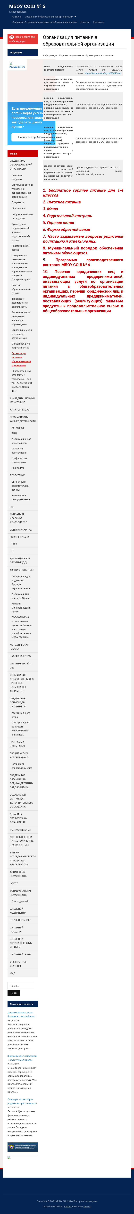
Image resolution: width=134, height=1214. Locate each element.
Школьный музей (20, 920)
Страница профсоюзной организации (18, 818)
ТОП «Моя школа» (20, 829)
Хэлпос (68, 1206)
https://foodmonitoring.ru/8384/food (103, 73)
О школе (16, 16)
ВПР (12, 506)
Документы (18, 202)
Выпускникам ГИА (21, 529)
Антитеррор (18, 427)
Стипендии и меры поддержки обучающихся (22, 334)
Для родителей (20, 901)
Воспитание (17, 475)
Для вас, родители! (22, 570)
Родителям (18, 467)
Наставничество (20, 656)
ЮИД (12, 973)
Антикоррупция (19, 409)
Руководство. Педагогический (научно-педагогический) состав (21, 232)
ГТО (12, 551)
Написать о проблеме (31, 137)
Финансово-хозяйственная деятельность (20, 302)
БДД (14, 433)
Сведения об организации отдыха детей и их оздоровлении (44, 22)
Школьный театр (20, 954)
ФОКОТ (14, 883)
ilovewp (87, 1206)
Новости (85, 22)
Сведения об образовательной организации (49, 16)
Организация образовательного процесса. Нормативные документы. (22, 683)
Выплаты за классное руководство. (19, 518)
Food (14, 543)
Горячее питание (20, 537)
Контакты (98, 22)
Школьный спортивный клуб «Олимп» (21, 943)
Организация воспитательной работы (20, 485)
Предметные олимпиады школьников (18, 702)
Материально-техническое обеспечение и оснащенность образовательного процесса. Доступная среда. (22, 267)
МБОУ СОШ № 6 (27, 6)
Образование (19, 208)
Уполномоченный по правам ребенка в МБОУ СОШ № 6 (22, 841)
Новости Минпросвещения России (21, 607)
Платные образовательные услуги (21, 289)
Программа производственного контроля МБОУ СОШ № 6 (83, 262)
